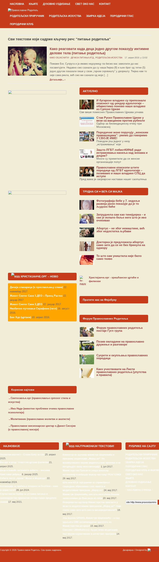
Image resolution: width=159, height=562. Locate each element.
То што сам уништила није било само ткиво (119, 257)
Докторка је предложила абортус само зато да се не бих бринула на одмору (120, 244)
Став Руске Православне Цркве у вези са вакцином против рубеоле (120, 119)
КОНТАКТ (105, 4)
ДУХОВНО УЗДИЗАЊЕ (56, 4)
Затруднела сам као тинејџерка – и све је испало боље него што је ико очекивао (121, 217)
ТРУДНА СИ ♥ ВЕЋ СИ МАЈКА (102, 191)
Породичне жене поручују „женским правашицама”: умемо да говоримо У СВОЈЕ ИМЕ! (122, 135)
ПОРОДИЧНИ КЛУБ (21, 24)
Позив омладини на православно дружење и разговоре (120, 343)
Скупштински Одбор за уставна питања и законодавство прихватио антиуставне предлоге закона (28, 498)
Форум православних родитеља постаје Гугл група (119, 329)
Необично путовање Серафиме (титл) (33, 308)
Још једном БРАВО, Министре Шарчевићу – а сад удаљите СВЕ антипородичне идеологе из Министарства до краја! (91, 522)
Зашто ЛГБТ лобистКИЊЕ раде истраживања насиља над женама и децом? (122, 152)
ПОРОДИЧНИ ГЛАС (122, 16)
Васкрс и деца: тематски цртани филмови (24, 462)
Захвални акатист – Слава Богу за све (22, 454)
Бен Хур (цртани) (20, 317)
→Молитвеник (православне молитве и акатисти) (39, 419)
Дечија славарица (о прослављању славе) (36, 287)
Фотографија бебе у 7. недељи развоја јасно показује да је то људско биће (118, 203)
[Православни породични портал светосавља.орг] (23, 10)
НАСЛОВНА (17, 4)
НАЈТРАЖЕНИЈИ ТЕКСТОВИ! (94, 446)
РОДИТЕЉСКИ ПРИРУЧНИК (27, 16)
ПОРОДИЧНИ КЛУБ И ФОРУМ (142, 470)
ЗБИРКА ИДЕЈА (95, 16)
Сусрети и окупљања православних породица (122, 357)
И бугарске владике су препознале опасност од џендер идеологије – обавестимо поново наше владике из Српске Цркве (121, 105)
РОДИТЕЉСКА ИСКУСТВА (65, 16)
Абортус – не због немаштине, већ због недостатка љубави (120, 230)
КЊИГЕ (33, 4)
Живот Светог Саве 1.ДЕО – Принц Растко (36, 295)
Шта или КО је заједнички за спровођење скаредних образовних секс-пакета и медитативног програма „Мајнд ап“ (86, 486)
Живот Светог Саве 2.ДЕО (26, 304)
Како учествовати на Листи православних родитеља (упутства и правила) (121, 371)
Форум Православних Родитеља (105, 318)
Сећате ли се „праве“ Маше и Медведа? (23, 478)
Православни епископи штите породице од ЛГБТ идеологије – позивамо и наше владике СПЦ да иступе (120, 172)
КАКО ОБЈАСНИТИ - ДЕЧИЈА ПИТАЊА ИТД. (72, 57)
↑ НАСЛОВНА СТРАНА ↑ (139, 490)
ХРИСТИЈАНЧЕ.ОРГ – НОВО (39, 276)
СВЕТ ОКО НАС (84, 4)
